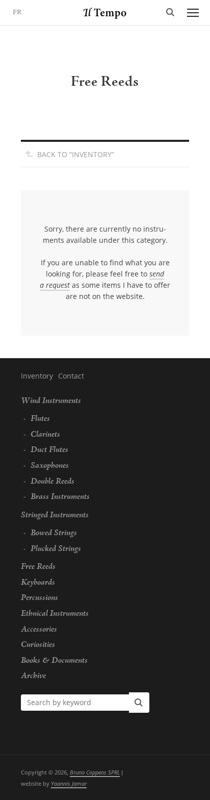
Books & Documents (54, 660)
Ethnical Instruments (55, 613)
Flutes (40, 418)
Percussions (39, 598)
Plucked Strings (56, 549)
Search (170, 13)
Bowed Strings (54, 533)
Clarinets (45, 434)
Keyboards (38, 582)
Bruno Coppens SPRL (95, 772)
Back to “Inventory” (75, 154)
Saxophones (50, 465)
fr (17, 12)
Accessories (39, 629)
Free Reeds (38, 566)
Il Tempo (105, 13)
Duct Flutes (49, 450)
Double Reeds (52, 481)
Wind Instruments (51, 401)
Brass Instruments (60, 497)
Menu (192, 13)
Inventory (37, 376)
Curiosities (38, 645)
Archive (33, 676)
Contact (71, 376)
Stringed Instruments (55, 515)
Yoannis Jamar (69, 783)
